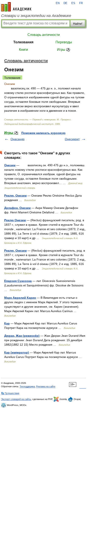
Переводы (64, 42)
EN (58, 3)
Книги (23, 49)
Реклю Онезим (15, 220)
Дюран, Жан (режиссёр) (21, 335)
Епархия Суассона (18, 281)
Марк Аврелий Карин (20, 297)
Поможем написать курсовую (43, 133)
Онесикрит (72, 139)
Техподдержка (27, 386)
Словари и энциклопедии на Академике (36, 16)
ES (73, 3)
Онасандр (17, 139)
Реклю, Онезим (15, 195)
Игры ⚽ (63, 49)
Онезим (9, 165)
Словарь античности (43, 35)
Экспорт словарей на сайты (16, 399)
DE (65, 3)
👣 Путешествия (10, 393)
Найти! (77, 23)
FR (81, 3)
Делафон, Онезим (17, 208)
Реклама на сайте (45, 386)
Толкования (23, 42)
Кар (7, 323)
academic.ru (16, 6)
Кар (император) (16, 352)
